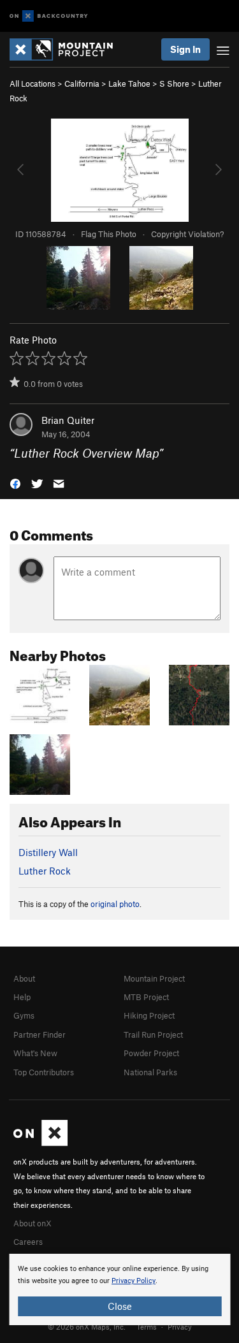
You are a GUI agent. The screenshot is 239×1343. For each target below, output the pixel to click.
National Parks (150, 1072)
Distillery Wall (48, 852)
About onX (32, 1223)
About (24, 978)
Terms (146, 1326)
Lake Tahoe (129, 83)
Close (120, 1306)
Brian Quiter (67, 420)
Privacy (180, 1326)
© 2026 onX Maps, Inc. (87, 1326)
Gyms (23, 1015)
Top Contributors (43, 1072)
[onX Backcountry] (49, 16)
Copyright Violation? (187, 234)
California (81, 83)
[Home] (68, 49)
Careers (28, 1242)
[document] (119, 1289)
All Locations (32, 83)
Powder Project (151, 1053)
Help (22, 997)
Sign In (185, 49)
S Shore (174, 83)
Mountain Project (154, 978)
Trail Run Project (153, 1034)
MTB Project (146, 997)
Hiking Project (149, 1015)
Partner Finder (39, 1034)
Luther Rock (44, 870)
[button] (15, 482)
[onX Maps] (40, 1143)
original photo (115, 904)
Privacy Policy (134, 1281)
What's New (35, 1053)
